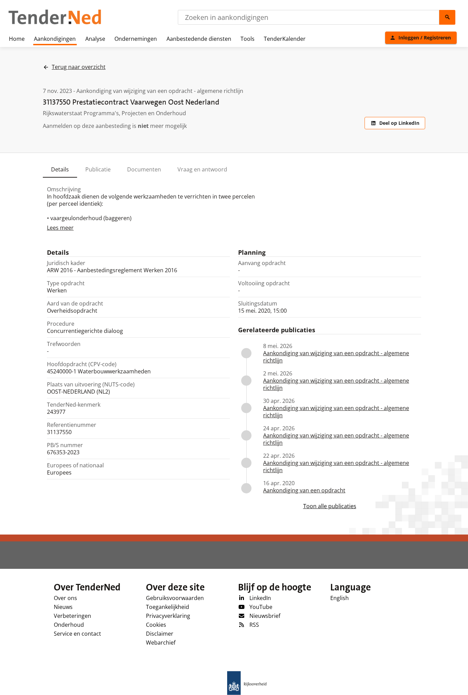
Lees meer (60, 227)
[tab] (60, 169)
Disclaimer (159, 633)
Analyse (95, 39)
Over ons (65, 598)
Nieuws (63, 607)
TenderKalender (285, 39)
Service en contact (77, 633)
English (339, 598)
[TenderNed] (55, 23)
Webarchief (160, 642)
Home (17, 39)
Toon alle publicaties (329, 506)
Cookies (156, 624)
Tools (248, 39)
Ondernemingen (135, 39)
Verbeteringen (72, 616)
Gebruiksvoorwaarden (175, 598)
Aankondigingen (55, 39)
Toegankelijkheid (167, 607)
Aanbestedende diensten (199, 39)
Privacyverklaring (168, 616)
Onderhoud (69, 624)
